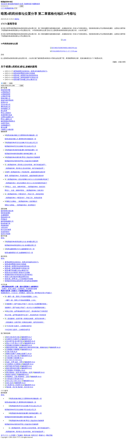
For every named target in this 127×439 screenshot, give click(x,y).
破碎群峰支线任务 (7, 211)
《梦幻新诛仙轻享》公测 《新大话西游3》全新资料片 (19, 286)
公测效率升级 (5, 96)
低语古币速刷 (5, 234)
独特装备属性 (5, 213)
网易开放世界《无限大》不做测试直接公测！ (17, 291)
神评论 (16, 19)
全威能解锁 (5, 215)
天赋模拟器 (28, 4)
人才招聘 (12, 435)
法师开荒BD (5, 123)
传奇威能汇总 (5, 108)
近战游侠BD (5, 232)
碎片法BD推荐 (6, 229)
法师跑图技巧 (5, 125)
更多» (3, 238)
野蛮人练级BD (6, 113)
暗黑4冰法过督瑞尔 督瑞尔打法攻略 (17, 272)
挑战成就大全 (5, 217)
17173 (3, 8)
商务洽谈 (27, 435)
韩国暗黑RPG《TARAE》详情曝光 (13, 293)
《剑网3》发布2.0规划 (8, 289)
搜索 (21, 6)
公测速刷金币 (5, 92)
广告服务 (19, 435)
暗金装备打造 (5, 223)
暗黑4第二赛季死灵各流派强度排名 (25, 75)
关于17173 (4, 435)
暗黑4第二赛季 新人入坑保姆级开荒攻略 (19, 279)
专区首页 (4, 4)
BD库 (21, 4)
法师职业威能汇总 (7, 117)
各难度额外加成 (6, 115)
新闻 (11, 83)
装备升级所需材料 (7, 100)
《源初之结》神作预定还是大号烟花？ (38, 293)
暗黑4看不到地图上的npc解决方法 (25, 79)
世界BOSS (4, 102)
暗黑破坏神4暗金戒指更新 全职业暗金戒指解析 (21, 281)
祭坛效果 (4, 111)
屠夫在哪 (4, 127)
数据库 (16, 4)
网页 (4, 83)
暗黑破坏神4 (9, 8)
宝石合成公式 (5, 104)
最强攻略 (11, 4)
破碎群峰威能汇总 (7, 221)
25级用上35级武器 (7, 129)
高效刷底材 (5, 225)
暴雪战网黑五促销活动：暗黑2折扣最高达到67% (30, 71)
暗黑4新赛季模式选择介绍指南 (24, 73)
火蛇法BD (4, 227)
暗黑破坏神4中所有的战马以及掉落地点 (19, 274)
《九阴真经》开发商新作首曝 (26, 289)
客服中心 (42, 435)
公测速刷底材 (5, 94)
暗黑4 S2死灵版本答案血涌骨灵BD (17, 277)
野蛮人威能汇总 (6, 119)
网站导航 (49, 435)
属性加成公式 (5, 106)
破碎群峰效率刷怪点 (8, 121)
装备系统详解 (5, 90)
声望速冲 (4, 219)
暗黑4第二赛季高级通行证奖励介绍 (25, 77)
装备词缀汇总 (5, 98)
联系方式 (34, 435)
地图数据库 (36, 4)
